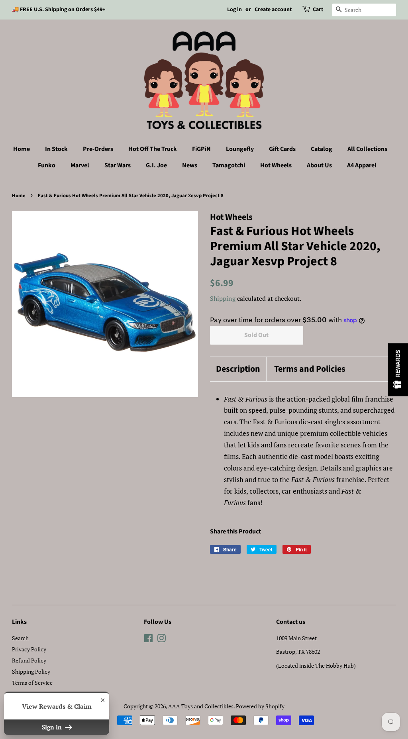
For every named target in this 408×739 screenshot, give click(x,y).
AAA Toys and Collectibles (200, 706)
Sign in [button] (52, 727)
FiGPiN (201, 149)
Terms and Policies (309, 369)
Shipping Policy (31, 671)
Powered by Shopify (260, 706)
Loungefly (240, 149)
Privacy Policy (29, 649)
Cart (318, 10)
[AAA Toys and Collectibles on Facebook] (148, 639)
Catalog (321, 149)
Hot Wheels (276, 165)
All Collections (367, 149)
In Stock (56, 149)
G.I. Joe (156, 165)
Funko (46, 165)
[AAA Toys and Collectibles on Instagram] (161, 639)
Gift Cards (282, 149)
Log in (234, 10)
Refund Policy (29, 660)
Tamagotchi (228, 165)
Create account (273, 10)
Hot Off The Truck (152, 149)
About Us (319, 165)
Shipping (222, 298)
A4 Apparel (362, 165)
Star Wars (117, 165)
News (189, 165)
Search (20, 638)
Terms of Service (32, 682)
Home (21, 149)
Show (398, 369)
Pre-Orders (98, 149)
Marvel (80, 165)
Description (238, 369)
